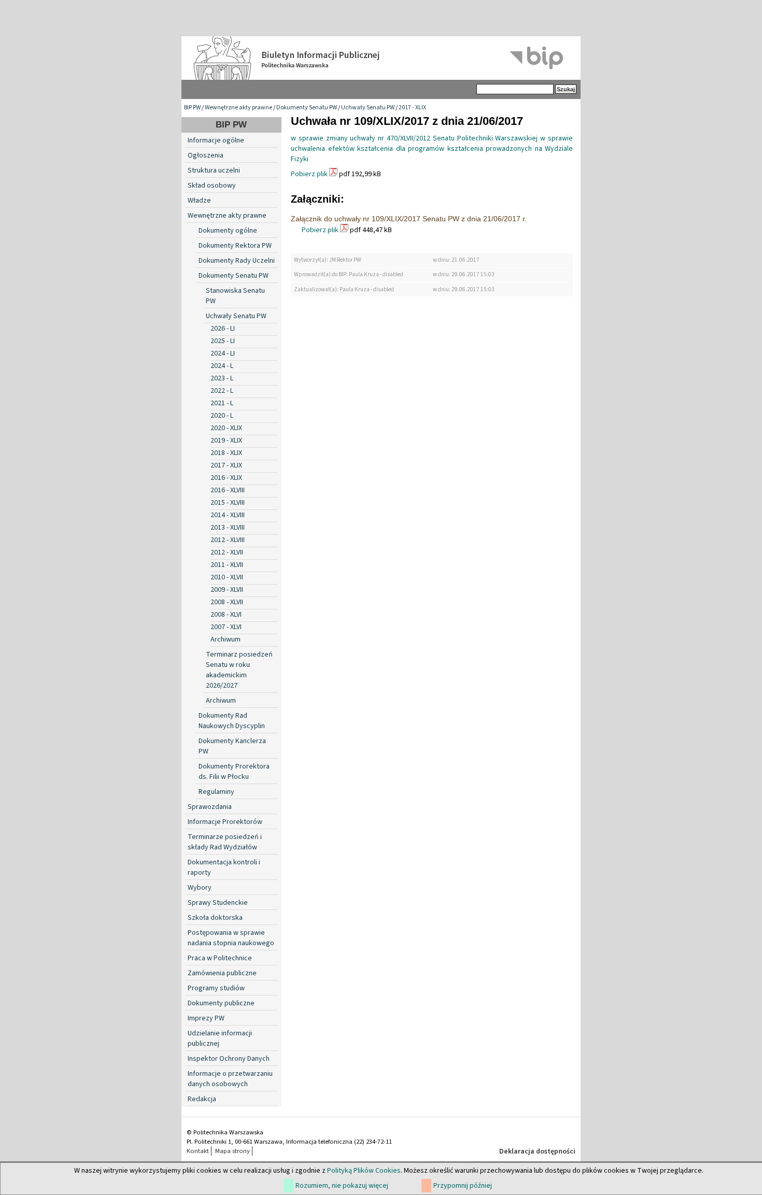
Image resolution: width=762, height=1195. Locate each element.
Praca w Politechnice (220, 958)
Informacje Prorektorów (225, 822)
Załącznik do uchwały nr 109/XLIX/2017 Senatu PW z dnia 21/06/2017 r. (409, 219)
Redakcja (202, 1099)
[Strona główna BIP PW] (381, 58)
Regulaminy (216, 792)
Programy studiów (216, 988)
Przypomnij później (462, 1185)
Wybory (199, 888)
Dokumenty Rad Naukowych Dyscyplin (232, 720)
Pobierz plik (309, 174)
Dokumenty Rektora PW (235, 245)
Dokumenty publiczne (221, 1003)
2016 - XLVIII (227, 490)
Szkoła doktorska (215, 918)
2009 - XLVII (226, 590)
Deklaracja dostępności (537, 1151)
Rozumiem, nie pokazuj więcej (341, 1185)
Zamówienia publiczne (222, 973)
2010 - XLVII (226, 577)
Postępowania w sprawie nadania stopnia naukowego (231, 938)
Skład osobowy (212, 185)
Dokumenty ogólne (228, 230)
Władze (199, 200)
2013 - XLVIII (227, 527)
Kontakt (198, 1151)
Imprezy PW (206, 1018)
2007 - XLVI (226, 627)
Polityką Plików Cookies (364, 1170)
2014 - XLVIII (227, 515)
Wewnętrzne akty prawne (238, 107)
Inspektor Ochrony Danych (229, 1059)
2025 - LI (222, 341)
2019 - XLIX (226, 440)
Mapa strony (232, 1151)
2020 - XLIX (226, 428)
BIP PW (192, 107)
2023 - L (221, 378)
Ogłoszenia (205, 155)
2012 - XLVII (226, 552)
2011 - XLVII (226, 565)
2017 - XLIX (412, 107)
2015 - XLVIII (227, 502)
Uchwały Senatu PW (367, 107)
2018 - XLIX (226, 453)
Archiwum (225, 639)
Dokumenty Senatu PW (306, 107)
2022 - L (221, 391)
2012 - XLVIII (227, 540)
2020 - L (221, 415)
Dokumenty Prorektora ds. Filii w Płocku (234, 771)
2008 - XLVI (226, 614)
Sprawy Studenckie (218, 903)
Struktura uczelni (214, 170)
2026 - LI (222, 328)
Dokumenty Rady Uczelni (237, 260)
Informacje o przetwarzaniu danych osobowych (230, 1079)
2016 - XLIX (226, 478)
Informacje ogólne (216, 140)
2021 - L (221, 403)
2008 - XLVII (226, 602)
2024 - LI (222, 353)
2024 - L (221, 366)
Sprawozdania (210, 807)
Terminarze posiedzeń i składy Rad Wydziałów (225, 842)
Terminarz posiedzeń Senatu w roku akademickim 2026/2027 (239, 670)
